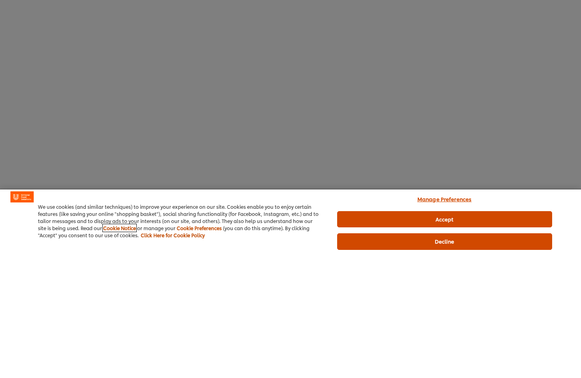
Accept (445, 219)
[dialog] (290, 283)
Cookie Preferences (199, 228)
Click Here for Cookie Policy (173, 235)
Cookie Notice (119, 228)
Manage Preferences (444, 198)
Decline (445, 241)
